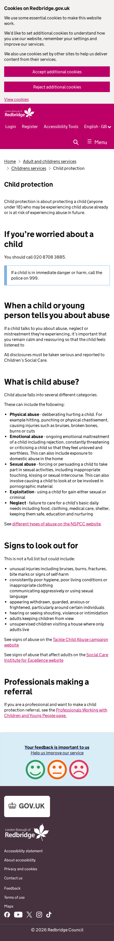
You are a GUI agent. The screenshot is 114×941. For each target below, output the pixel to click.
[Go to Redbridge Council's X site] (29, 915)
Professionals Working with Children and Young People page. (55, 712)
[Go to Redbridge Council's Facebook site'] (7, 915)
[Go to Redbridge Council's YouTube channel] (18, 915)
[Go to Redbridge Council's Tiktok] (48, 915)
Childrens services (28, 168)
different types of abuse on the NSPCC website (56, 523)
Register (30, 126)
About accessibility (20, 859)
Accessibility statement (23, 850)
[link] (57, 759)
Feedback (12, 888)
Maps (8, 906)
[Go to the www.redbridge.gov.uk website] (27, 840)
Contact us (13, 877)
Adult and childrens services (49, 161)
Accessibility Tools (61, 126)
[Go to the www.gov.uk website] (27, 815)
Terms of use (14, 897)
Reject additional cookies (57, 87)
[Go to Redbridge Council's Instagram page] (39, 915)
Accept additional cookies (57, 71)
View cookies (16, 99)
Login (10, 126)
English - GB (95, 126)
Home (10, 161)
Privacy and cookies (20, 868)
